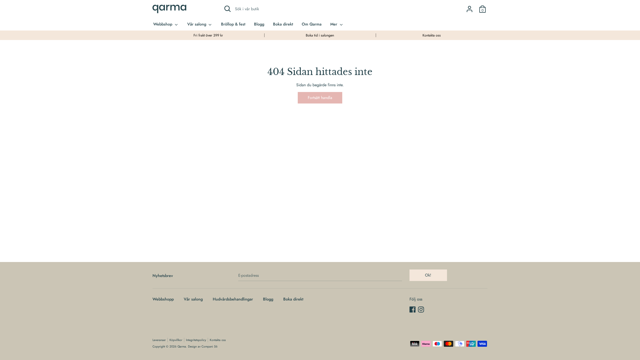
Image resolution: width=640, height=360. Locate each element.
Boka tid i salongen (320, 35)
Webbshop (163, 24)
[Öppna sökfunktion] (227, 9)
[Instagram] (421, 309)
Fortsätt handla (320, 97)
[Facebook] (413, 309)
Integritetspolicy (196, 340)
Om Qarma (312, 24)
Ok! (428, 275)
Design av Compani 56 (203, 346)
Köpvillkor (176, 340)
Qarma (182, 346)
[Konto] (469, 7)
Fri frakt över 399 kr (208, 35)
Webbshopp (163, 299)
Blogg (259, 24)
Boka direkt (283, 24)
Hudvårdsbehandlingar (233, 299)
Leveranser (159, 340)
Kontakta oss (431, 35)
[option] (208, 35)
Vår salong (197, 24)
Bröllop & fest (233, 24)
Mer (334, 24)
